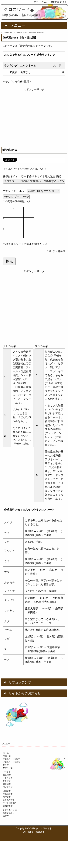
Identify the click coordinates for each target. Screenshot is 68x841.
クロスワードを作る (11, 762)
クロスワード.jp (19, 9)
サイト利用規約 (9, 803)
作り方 (6, 765)
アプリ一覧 (7, 768)
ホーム (6, 753)
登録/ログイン (59, 1)
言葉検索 (7, 775)
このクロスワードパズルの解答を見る (25, 243)
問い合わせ (7, 787)
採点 (9, 261)
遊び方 (6, 816)
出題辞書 (7, 791)
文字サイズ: (10, 190)
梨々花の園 (59, 251)
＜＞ (25, 168)
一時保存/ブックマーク (16, 196)
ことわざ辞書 (8, 800)
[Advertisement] (34, 115)
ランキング (7, 778)
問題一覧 (7, 756)
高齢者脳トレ (8, 813)
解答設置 (7, 784)
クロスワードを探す (11, 759)
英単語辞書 (7, 794)
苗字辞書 (7, 797)
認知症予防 (7, 806)
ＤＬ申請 (7, 781)
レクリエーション (10, 810)
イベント (7, 772)
